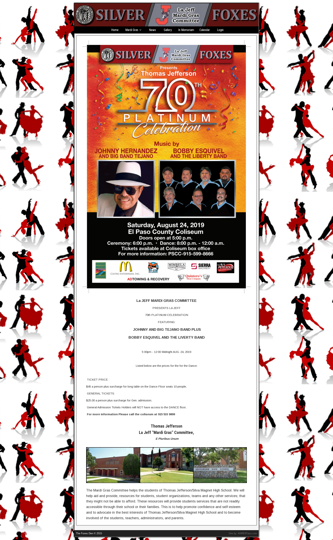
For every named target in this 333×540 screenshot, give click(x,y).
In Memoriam (186, 30)
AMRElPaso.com (247, 533)
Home (115, 30)
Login (220, 30)
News (152, 30)
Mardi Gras (131, 30)
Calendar (204, 30)
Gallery (168, 30)
